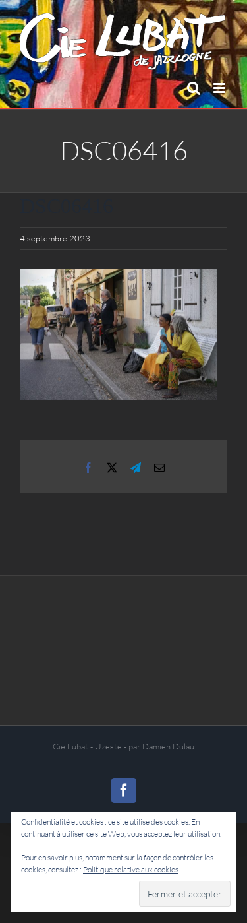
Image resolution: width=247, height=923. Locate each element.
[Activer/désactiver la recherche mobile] (193, 88)
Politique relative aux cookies (130, 869)
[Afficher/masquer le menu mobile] (220, 88)
